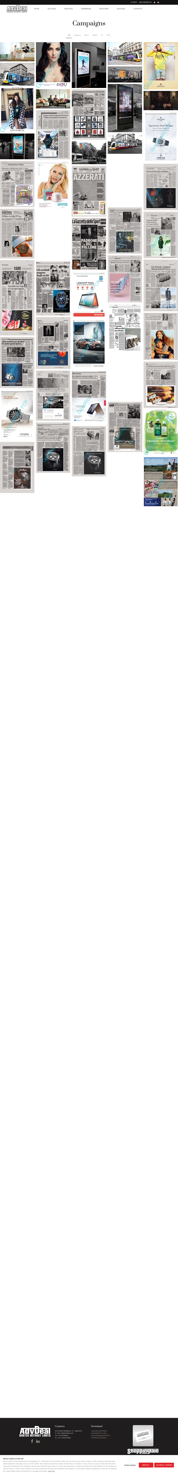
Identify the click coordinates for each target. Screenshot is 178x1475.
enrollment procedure (99, 1438)
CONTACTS (137, 9)
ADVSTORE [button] (103, 9)
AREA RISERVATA (145, 2)
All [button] (69, 35)
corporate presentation (99, 1431)
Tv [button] (102, 35)
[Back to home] (17, 9)
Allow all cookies (164, 1465)
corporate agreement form (100, 1435)
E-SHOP (134, 2)
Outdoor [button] (77, 35)
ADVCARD (121, 9)
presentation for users (99, 1433)
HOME (36, 9)
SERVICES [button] (68, 9)
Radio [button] (95, 35)
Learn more (51, 1471)
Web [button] (108, 35)
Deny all (146, 1465)
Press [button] (86, 35)
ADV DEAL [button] (51, 9)
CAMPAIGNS (86, 9)
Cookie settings (130, 1465)
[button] (17, 51)
